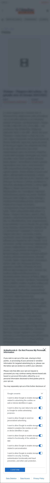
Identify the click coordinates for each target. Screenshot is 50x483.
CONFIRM (15, 470)
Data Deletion (11, 478)
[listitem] (25, 393)
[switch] (41, 398)
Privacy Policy (38, 478)
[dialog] (25, 414)
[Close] (45, 350)
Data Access (25, 478)
